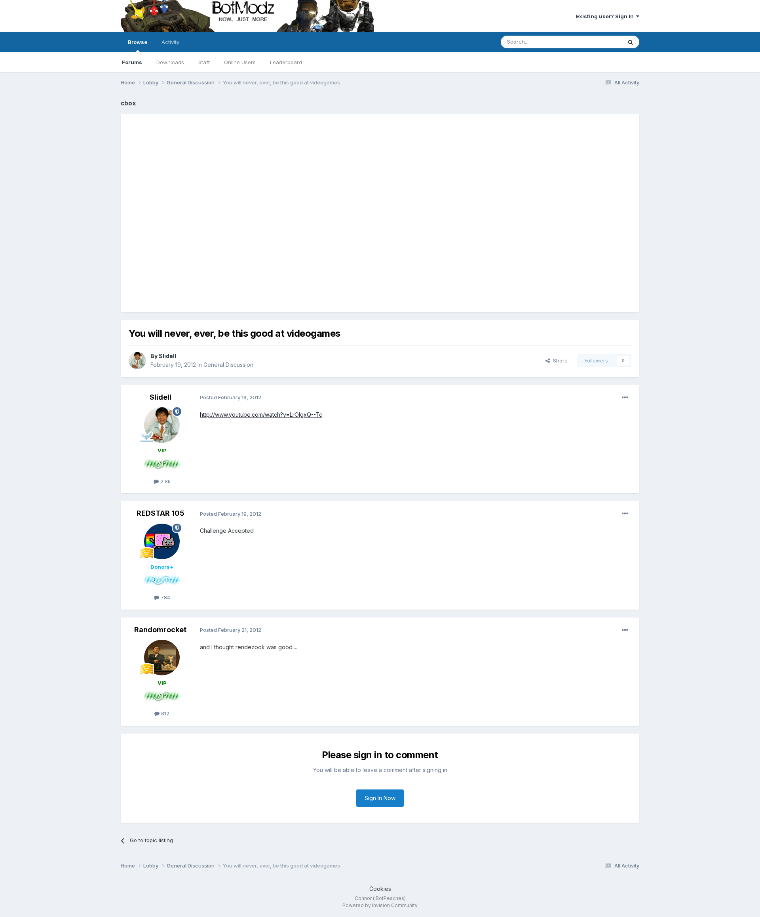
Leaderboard (286, 62)
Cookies (380, 888)
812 (164, 713)
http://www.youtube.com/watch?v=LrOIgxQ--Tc (261, 414)
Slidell (167, 356)
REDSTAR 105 (160, 513)
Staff (204, 62)
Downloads (170, 62)
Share (559, 360)
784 (164, 597)
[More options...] (625, 397)
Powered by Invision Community (380, 905)
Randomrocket (160, 629)
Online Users (240, 62)
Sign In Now (380, 798)
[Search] (630, 42)
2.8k (165, 481)
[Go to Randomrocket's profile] (162, 657)
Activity (170, 42)
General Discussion (228, 364)
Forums (132, 62)
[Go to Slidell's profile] (137, 360)
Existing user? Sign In (606, 16)
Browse (137, 42)
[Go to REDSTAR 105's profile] (162, 541)
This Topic (598, 42)
